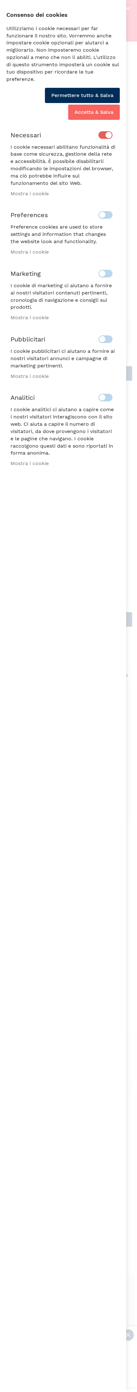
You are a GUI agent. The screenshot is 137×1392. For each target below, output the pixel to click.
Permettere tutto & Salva (82, 95)
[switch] (105, 135)
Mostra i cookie (30, 194)
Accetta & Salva (94, 112)
